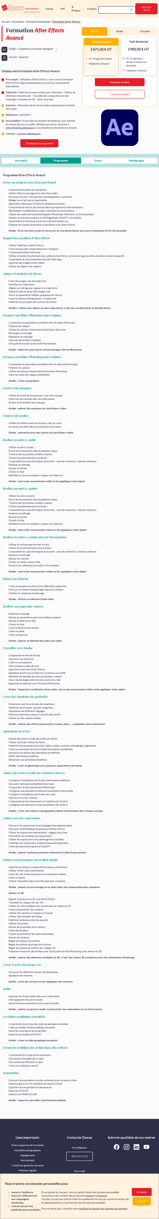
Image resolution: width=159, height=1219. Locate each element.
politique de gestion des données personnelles (103, 1208)
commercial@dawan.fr (29, 133)
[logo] (13, 8)
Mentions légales (27, 1170)
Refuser (142, 1201)
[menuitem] (28, 1145)
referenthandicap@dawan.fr (20, 127)
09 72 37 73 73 (146, 9)
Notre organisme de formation (27, 1145)
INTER (94, 31)
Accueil (5, 21)
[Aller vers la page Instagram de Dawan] (127, 1146)
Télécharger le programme (39, 143)
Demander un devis (120, 82)
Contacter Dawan (119, 94)
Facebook (101, 1195)
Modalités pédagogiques (27, 1150)
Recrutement (27, 1160)
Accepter (142, 1191)
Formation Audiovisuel (38, 21)
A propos (76, 8)
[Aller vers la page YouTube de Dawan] (146, 1146)
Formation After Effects (66, 21)
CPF (62, 8)
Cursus (49, 8)
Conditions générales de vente (27, 1165)
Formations (32, 8)
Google (89, 1195)
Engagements (27, 1155)
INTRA (119, 31)
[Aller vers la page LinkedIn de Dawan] (137, 1146)
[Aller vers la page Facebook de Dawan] (117, 1146)
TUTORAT (145, 31)
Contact (92, 8)
